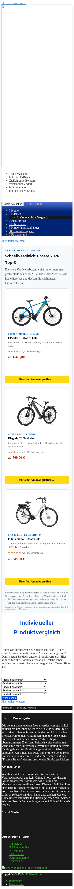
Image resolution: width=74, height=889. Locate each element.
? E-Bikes (15, 214)
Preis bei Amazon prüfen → (37, 379)
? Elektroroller (17, 220)
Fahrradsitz (16, 861)
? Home (14, 210)
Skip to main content (14, 3)
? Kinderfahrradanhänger (24, 227)
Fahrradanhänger (19, 857)
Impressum (15, 880)
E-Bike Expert (33, 203)
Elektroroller (16, 854)
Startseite (7, 708)
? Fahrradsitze (17, 224)
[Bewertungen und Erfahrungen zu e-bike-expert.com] (24, 867)
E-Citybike (15, 844)
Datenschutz (16, 884)
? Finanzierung (18, 234)
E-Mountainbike (19, 847)
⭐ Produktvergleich (21, 231)
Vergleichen (9, 697)
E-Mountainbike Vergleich (32, 217)
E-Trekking (16, 850)
